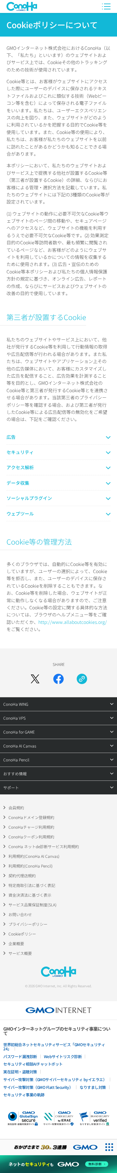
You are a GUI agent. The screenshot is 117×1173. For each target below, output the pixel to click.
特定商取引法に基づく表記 (31, 885)
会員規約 (16, 807)
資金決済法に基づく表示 (29, 895)
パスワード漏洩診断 (20, 1056)
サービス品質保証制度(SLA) (32, 904)
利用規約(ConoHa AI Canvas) (33, 856)
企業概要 (16, 943)
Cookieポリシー (22, 933)
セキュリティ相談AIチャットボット (33, 1064)
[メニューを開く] (106, 6)
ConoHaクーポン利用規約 (31, 836)
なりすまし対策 (93, 1087)
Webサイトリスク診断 (63, 1056)
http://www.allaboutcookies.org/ (72, 622)
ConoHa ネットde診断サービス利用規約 (43, 846)
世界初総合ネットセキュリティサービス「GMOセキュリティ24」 (54, 1046)
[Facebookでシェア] (58, 679)
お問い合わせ (20, 914)
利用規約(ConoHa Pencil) (30, 866)
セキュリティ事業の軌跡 (24, 1094)
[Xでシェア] (35, 679)
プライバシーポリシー (27, 924)
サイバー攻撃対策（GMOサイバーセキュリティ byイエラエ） (55, 1079)
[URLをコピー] (82, 679)
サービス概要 (20, 953)
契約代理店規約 (22, 875)
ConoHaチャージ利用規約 (31, 827)
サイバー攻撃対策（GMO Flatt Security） (38, 1087)
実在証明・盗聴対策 (20, 1071)
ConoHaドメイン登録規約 (31, 817)
